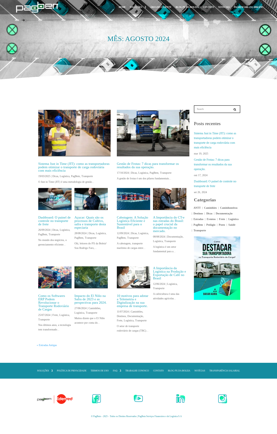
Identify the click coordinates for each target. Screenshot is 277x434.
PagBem (75, 176)
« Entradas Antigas (47, 345)
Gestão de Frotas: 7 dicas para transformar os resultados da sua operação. (148, 165)
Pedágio (210, 225)
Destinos (121, 316)
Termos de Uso (100, 370)
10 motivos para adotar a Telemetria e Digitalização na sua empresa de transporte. (132, 301)
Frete (55, 315)
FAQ (115, 370)
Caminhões (94, 308)
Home (122, 7)
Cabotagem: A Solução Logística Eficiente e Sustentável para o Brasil (132, 222)
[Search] (235, 109)
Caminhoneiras (228, 208)
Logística (65, 176)
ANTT (197, 208)
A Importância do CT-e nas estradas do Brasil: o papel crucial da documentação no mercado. (168, 224)
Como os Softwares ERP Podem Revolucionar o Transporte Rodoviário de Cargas (53, 302)
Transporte (87, 176)
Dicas (55, 176)
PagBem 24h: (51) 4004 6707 (248, 7)
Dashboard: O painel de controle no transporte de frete (54, 220)
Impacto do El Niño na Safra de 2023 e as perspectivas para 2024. (90, 299)
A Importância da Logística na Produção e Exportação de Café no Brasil (169, 273)
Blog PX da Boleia (187, 7)
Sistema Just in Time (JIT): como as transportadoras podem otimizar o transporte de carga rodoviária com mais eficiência (73, 167)
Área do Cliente (160, 7)
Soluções (136, 7)
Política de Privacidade (71, 370)
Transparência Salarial (224, 370)
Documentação (175, 236)
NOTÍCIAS (224, 7)
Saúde (231, 225)
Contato (208, 7)
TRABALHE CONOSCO (137, 370)
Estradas (198, 219)
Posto (222, 225)
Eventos (211, 219)
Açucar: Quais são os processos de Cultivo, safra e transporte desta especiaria (90, 222)
